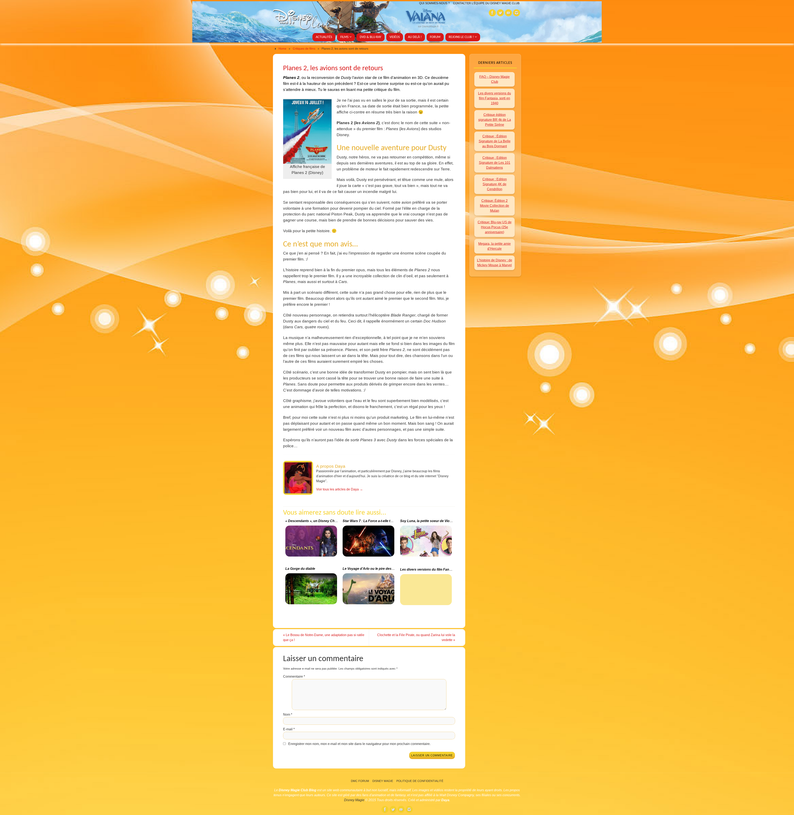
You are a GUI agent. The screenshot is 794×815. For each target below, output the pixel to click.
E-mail (289, 729)
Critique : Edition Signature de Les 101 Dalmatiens (494, 162)
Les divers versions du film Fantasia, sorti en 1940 (494, 98)
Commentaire (294, 676)
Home (282, 48)
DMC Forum (360, 781)
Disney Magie (382, 781)
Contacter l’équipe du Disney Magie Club (486, 3)
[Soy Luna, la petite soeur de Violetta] (426, 543)
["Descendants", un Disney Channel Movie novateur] (311, 543)
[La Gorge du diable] (311, 590)
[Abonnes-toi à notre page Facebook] (492, 12)
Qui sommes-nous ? (434, 3)
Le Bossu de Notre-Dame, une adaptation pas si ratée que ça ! (323, 637)
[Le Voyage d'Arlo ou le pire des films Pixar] (369, 590)
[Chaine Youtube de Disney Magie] (508, 12)
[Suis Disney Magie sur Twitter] (500, 12)
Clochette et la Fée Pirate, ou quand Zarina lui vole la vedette (416, 637)
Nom (287, 714)
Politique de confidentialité (419, 781)
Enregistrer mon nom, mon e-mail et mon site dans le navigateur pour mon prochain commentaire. (359, 744)
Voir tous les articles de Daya (339, 489)
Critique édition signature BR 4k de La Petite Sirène (494, 119)
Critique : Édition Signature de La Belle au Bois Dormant (495, 141)
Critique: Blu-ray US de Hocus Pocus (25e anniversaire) (495, 227)
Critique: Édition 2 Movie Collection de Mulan (494, 205)
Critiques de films (304, 48)
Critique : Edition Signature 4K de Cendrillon (494, 184)
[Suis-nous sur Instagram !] (516, 12)
